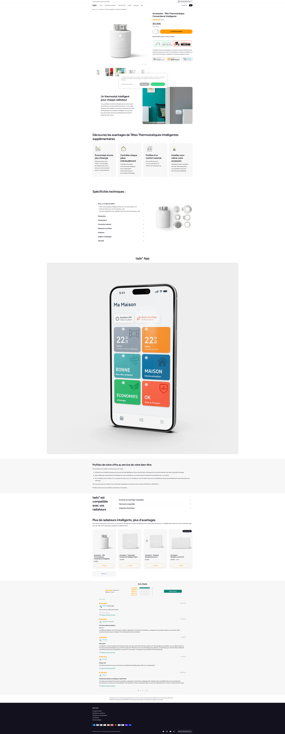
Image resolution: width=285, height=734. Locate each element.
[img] (103, 603)
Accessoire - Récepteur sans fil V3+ (177, 556)
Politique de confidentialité (99, 715)
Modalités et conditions (98, 713)
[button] (156, 19)
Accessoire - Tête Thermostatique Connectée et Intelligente (113, 9)
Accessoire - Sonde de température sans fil (152, 556)
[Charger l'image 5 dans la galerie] (143, 72)
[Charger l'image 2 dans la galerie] (109, 72)
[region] (143, 80)
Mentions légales (96, 720)
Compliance (95, 717)
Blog (142, 5)
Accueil (95, 9)
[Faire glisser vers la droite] (145, 64)
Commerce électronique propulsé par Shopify (111, 731)
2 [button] (140, 690)
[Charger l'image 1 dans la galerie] (97, 72)
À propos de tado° (97, 711)
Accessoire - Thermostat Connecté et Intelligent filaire (129, 556)
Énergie (129, 5)
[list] (142, 160)
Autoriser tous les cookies (158, 84)
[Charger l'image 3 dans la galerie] (120, 72)
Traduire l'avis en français (108, 615)
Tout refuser (144, 84)
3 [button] (142, 690)
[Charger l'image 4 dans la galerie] (132, 72)
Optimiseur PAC (122, 5)
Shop (101, 5)
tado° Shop (98, 731)
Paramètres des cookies (127, 84)
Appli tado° (136, 5)
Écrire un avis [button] (172, 591)
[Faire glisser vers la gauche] (142, 64)
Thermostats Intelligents (110, 5)
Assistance (184, 5)
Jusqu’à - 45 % (105, 1)
